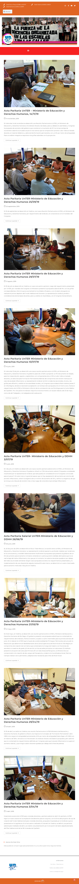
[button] (28, 50)
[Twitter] (74, 5)
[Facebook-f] (68, 5)
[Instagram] (65, 5)
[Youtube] (71, 5)
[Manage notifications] (74, 879)
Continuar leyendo (13, 140)
